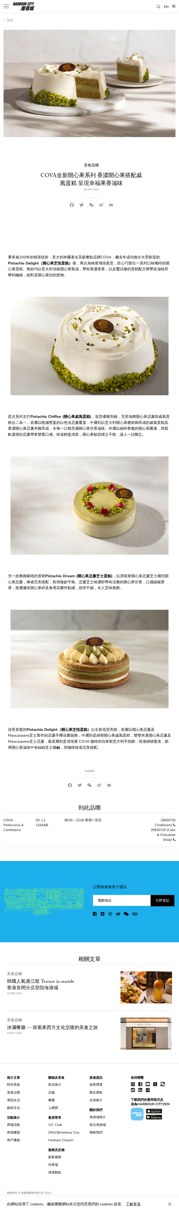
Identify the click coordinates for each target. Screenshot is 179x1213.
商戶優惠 (13, 1140)
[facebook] (95, 915)
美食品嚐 (14, 973)
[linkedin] (140, 1090)
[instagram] (110, 915)
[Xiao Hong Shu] (148, 1090)
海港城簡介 (98, 1117)
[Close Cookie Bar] (169, 1204)
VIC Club (55, 1125)
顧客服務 (54, 1157)
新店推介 (54, 1084)
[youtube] (148, 1084)
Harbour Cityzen (60, 1140)
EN (166, 6)
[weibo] (118, 915)
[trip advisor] (135, 915)
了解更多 (133, 1204)
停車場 (53, 1165)
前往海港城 (98, 1125)
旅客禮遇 (96, 1084)
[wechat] (126, 915)
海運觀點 (54, 1172)
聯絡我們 (96, 1132)
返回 (9, 20)
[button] (158, 6)
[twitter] (103, 915)
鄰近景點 (96, 1092)
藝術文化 (13, 1108)
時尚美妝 (13, 1084)
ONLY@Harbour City (63, 1132)
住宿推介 (96, 1100)
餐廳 (51, 1100)
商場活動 (13, 1125)
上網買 (53, 1108)
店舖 (51, 1092)
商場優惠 (13, 1132)
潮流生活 (13, 1100)
